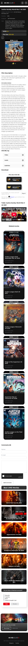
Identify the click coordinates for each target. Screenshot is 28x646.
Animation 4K (4, 13)
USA (8, 16)
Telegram (12, 197)
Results (15, 604)
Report (24, 193)
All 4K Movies (17, 12)
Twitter (17, 643)
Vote (6, 604)
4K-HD (8, 3)
